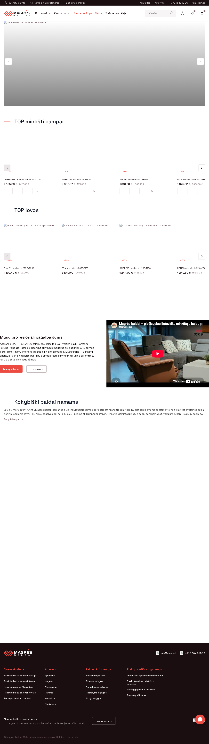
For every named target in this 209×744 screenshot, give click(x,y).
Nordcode (72, 737)
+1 (94, 368)
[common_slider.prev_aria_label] (8, 61)
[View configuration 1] (8, 191)
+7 (152, 191)
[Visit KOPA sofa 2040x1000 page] (146, 332)
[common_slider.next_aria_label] (200, 61)
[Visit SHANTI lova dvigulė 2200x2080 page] (31, 244)
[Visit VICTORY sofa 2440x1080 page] (89, 332)
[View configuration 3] (28, 191)
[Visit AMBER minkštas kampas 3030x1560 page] (89, 155)
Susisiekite (36, 520)
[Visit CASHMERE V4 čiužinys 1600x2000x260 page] (146, 421)
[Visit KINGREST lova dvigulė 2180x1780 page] (146, 244)
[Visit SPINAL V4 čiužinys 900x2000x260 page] (31, 421)
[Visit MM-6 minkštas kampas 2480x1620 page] (146, 155)
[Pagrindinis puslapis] (17, 13)
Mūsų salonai (11, 520)
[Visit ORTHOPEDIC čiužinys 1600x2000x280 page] (89, 421)
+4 (152, 368)
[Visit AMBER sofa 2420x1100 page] (31, 332)
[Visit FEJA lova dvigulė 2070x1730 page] (89, 244)
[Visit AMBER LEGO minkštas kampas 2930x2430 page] (31, 155)
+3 (36, 191)
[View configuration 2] (18, 191)
